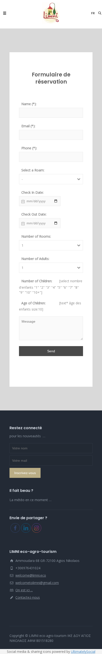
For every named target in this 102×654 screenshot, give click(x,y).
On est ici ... (24, 590)
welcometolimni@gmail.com (37, 582)
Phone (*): (29, 148)
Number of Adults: (35, 258)
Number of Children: (36, 281)
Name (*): (29, 104)
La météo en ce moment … (30, 500)
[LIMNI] (51, 13)
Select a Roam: (32, 170)
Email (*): (28, 126)
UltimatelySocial (83, 651)
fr (93, 13)
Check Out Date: (33, 214)
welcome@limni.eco (30, 575)
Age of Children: (33, 303)
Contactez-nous (27, 597)
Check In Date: (32, 192)
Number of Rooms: (36, 236)
